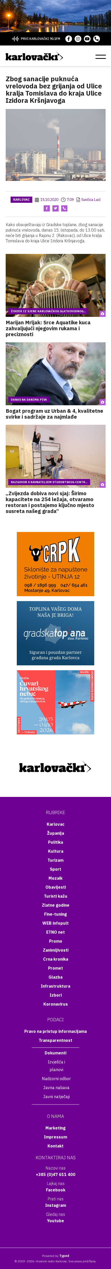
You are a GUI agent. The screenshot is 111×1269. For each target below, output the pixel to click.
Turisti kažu (55, 896)
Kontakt (55, 1145)
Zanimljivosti (55, 950)
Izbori (56, 995)
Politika (55, 842)
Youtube (55, 1220)
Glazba (55, 977)
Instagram (55, 1205)
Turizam (55, 860)
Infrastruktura (55, 986)
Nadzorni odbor (56, 1078)
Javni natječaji (56, 1096)
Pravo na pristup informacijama (55, 1031)
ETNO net (55, 932)
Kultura (55, 851)
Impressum (55, 1136)
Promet (55, 968)
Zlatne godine (55, 905)
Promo (55, 941)
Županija (55, 833)
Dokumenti (55, 1052)
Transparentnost (55, 1040)
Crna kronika (55, 959)
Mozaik (55, 878)
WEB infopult (55, 923)
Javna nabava (56, 1087)
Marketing (55, 1127)
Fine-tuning (55, 914)
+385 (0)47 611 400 (55, 1174)
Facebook (55, 1189)
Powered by (55, 1256)
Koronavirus (55, 1004)
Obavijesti (55, 887)
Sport (55, 869)
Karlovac (21, 199)
